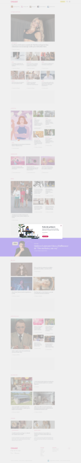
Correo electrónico (44, 232)
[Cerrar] (61, 225)
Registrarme (45, 236)
